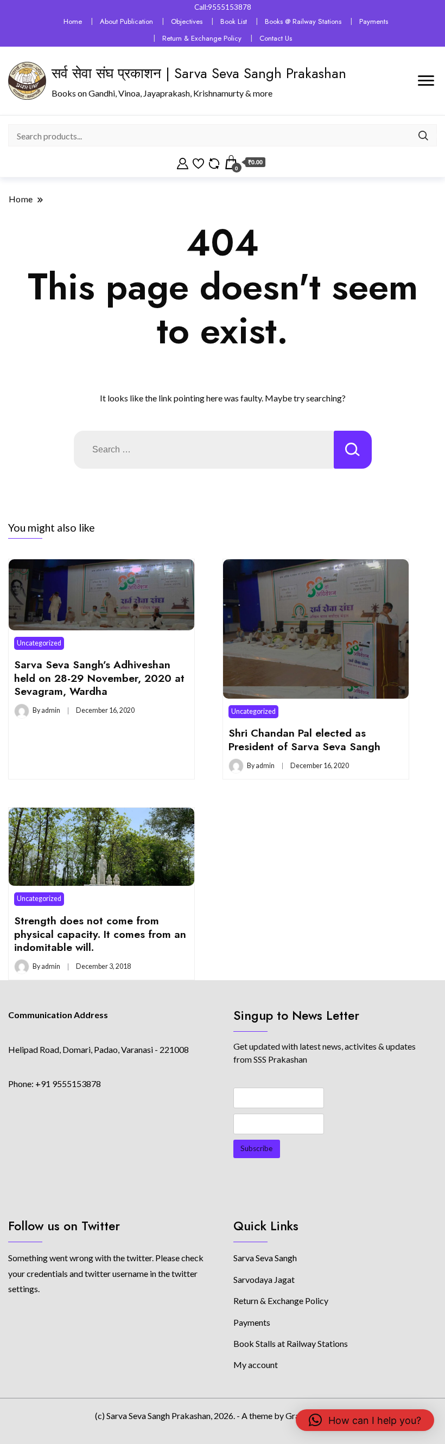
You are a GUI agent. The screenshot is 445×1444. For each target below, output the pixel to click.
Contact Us (275, 38)
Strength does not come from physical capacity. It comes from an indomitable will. (100, 934)
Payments (373, 21)
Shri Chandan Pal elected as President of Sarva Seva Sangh (304, 739)
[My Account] (182, 162)
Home (72, 21)
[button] (365, 1420)
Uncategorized (39, 643)
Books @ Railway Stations (303, 21)
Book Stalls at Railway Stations (290, 1343)
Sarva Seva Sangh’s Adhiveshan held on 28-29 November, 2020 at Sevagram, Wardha (99, 678)
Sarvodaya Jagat (264, 1279)
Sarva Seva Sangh (265, 1258)
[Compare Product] (214, 162)
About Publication (126, 21)
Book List (233, 21)
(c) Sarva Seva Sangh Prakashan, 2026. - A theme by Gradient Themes (222, 1415)
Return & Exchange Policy (201, 38)
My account (255, 1364)
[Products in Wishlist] (198, 162)
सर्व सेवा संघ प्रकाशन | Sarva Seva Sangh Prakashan (199, 73)
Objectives (186, 21)
